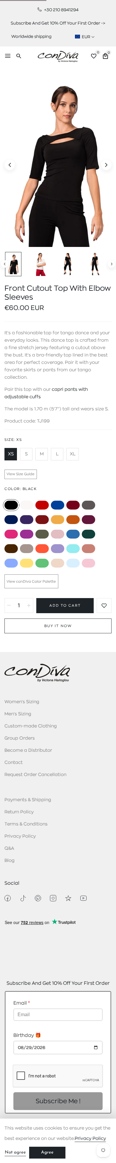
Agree (47, 1152)
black (11, 505)
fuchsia (11, 534)
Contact (13, 762)
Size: (13, 439)
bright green (42, 563)
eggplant (88, 519)
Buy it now (58, 626)
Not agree (15, 1152)
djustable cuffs (24, 397)
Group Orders (19, 738)
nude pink (57, 534)
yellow (26, 563)
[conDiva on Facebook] (7, 898)
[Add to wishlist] (104, 605)
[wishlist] (93, 57)
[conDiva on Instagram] (53, 898)
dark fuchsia (26, 534)
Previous (4, 264)
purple (26, 519)
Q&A (9, 848)
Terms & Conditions (26, 824)
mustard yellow (57, 519)
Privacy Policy (20, 836)
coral (42, 548)
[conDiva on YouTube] (83, 898)
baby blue (73, 563)
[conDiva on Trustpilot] (68, 898)
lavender (11, 563)
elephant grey (26, 548)
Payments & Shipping (27, 800)
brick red (42, 519)
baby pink (88, 563)
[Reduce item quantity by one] (9, 605)
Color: (20, 489)
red (42, 505)
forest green (88, 534)
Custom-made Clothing (30, 726)
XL (73, 454)
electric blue (57, 505)
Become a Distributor (28, 750)
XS (11, 454)
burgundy (73, 505)
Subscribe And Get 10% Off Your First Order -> (58, 23)
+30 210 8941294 (61, 10)
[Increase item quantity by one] (29, 605)
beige (57, 563)
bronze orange (73, 519)
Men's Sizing (17, 714)
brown (11, 548)
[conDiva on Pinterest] (38, 898)
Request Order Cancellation (35, 774)
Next (111, 264)
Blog (9, 860)
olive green (42, 534)
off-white (26, 505)
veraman (73, 548)
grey (88, 505)
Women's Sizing (21, 702)
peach (88, 548)
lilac (57, 548)
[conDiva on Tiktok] (23, 898)
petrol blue (73, 534)
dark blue (11, 519)
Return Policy (19, 812)
